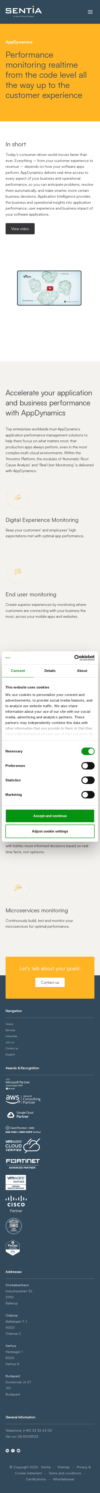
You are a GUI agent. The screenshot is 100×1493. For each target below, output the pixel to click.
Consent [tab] (18, 671)
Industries (11, 1036)
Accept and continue (50, 816)
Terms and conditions (65, 1473)
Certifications (36, 1479)
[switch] (88, 765)
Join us (10, 1042)
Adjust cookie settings (50, 831)
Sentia (45, 1467)
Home (9, 1024)
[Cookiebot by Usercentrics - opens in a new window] (74, 658)
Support (10, 1054)
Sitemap (63, 1467)
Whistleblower (63, 1479)
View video (20, 228)
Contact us (50, 982)
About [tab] (82, 671)
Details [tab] (50, 671)
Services (10, 1030)
